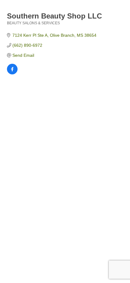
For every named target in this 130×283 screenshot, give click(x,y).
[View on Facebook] (12, 72)
